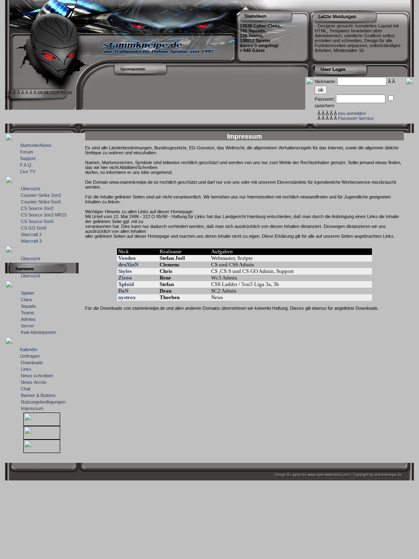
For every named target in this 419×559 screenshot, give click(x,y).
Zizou (125, 278)
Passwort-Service (356, 118)
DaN (123, 291)
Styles (125, 271)
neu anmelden (352, 113)
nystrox (127, 297)
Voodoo (127, 258)
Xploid (126, 284)
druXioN (128, 264)
